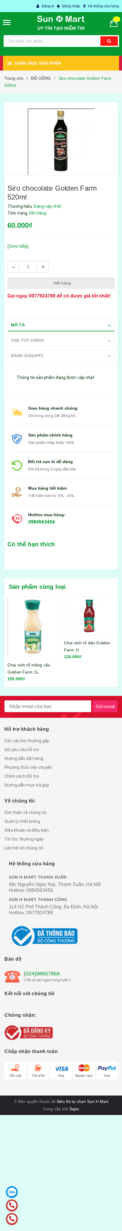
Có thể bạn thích (31, 544)
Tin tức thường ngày (24, 839)
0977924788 (42, 295)
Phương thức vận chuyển (28, 767)
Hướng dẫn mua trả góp (26, 785)
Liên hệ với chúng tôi (23, 848)
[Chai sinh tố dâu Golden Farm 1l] (42, 616)
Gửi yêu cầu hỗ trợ (21, 749)
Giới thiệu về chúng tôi (25, 812)
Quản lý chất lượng (22, 821)
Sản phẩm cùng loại (37, 586)
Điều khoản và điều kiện (26, 830)
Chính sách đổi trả (21, 776)
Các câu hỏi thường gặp (26, 740)
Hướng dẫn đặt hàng (23, 758)
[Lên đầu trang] (103, 1219)
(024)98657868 (42, 974)
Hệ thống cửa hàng (103, 6)
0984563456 (41, 522)
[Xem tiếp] (17, 246)
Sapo (74, 1108)
